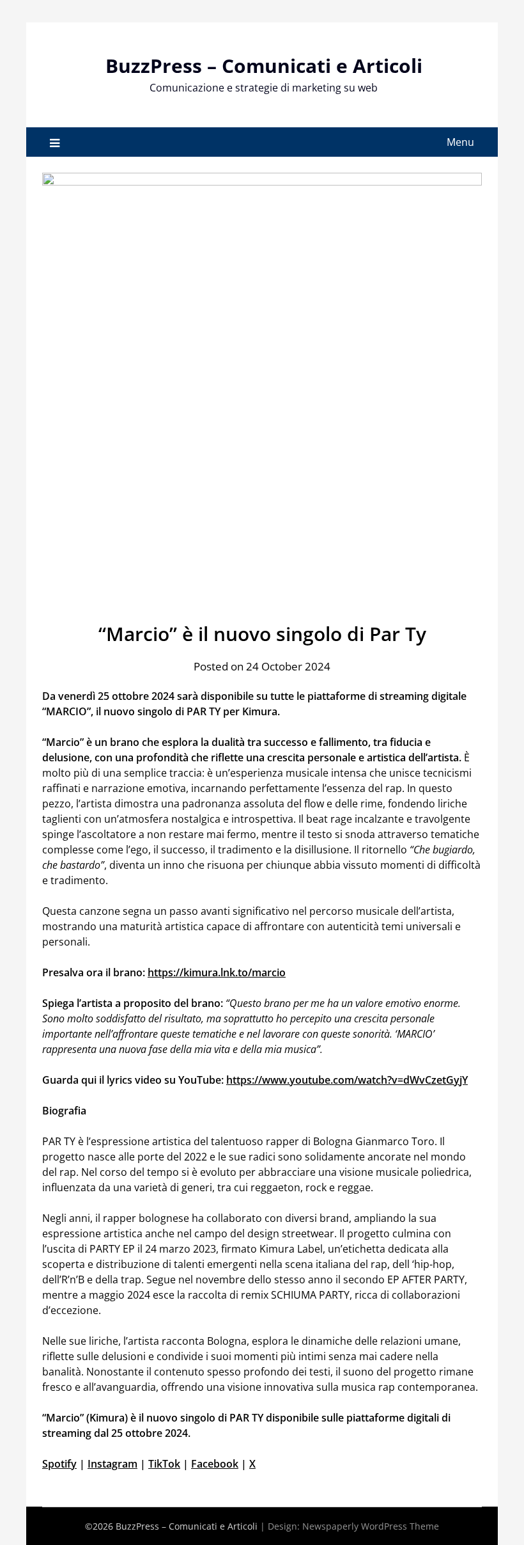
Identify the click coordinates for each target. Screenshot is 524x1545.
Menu (460, 142)
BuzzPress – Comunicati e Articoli (263, 65)
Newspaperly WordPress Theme (370, 1526)
